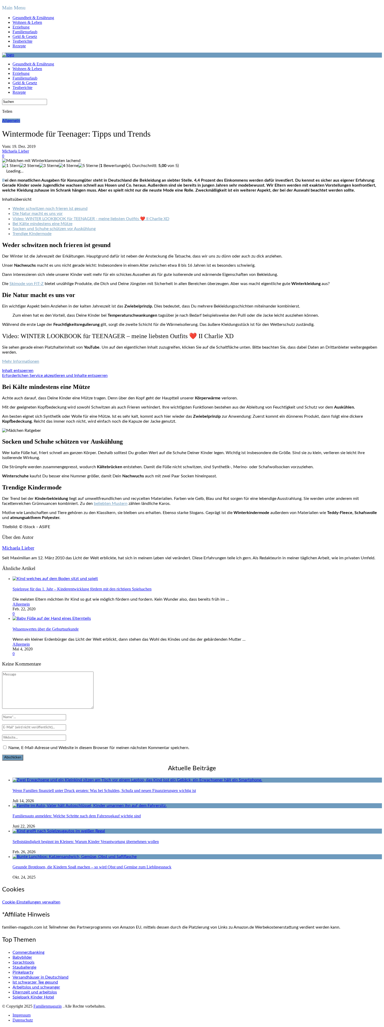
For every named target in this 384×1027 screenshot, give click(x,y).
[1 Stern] (11, 165)
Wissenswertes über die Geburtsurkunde (46, 629)
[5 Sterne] (88, 165)
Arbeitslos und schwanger (36, 987)
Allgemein (11, 121)
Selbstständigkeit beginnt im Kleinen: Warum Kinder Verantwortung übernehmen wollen (86, 841)
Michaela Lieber (15, 151)
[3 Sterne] (49, 165)
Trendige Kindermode (32, 234)
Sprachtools (23, 962)
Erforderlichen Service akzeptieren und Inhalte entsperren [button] (55, 375)
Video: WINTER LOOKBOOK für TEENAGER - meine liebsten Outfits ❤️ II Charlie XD (91, 219)
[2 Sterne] (29, 165)
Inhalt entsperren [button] (17, 371)
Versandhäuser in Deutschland (40, 977)
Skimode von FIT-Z (26, 284)
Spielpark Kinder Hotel (33, 997)
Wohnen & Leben (27, 22)
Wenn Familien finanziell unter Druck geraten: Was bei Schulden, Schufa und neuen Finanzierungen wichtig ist (104, 790)
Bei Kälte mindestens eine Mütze (42, 224)
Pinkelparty (23, 972)
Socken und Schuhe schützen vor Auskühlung (54, 229)
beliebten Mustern (110, 503)
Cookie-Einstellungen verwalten (31, 902)
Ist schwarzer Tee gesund (35, 982)
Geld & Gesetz (25, 36)
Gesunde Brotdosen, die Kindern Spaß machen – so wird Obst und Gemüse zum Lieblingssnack (92, 867)
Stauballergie (24, 967)
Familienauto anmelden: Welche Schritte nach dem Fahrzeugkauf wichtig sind (77, 816)
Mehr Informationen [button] (20, 361)
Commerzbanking (28, 952)
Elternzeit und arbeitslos (35, 992)
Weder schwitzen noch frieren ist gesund (50, 208)
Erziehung (21, 27)
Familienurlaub (25, 32)
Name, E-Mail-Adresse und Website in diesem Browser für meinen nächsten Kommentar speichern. (98, 748)
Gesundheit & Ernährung (33, 17)
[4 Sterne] (68, 165)
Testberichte (22, 41)
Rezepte (19, 46)
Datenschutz (23, 1020)
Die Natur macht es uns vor (38, 213)
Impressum (22, 1015)
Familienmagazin (47, 1006)
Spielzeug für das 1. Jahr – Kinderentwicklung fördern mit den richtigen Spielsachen (82, 589)
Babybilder (22, 957)
